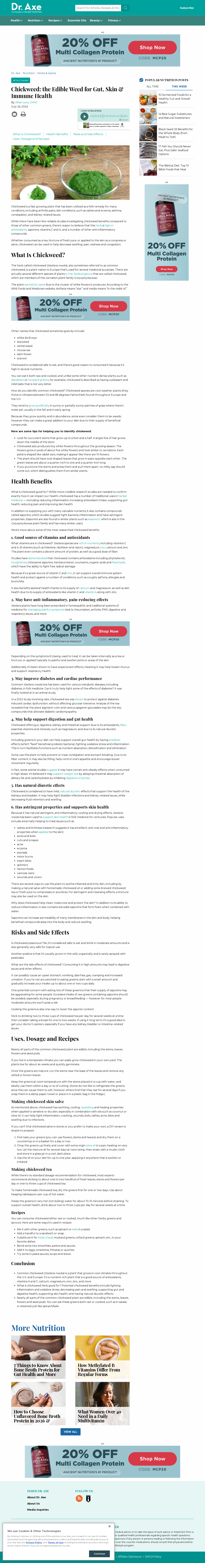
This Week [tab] (179, 86)
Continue (99, 1553)
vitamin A (91, 592)
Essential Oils (77, 20)
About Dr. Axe (36, 1497)
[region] (59, 1541)
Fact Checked (21, 80)
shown (79, 699)
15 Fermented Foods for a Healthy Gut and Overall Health (175, 98)
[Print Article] (23, 114)
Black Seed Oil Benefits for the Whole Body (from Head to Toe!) (176, 133)
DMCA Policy (153, 1556)
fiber (123, 725)
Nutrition (34, 20)
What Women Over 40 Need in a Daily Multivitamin (99, 1416)
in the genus (79, 273)
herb (99, 225)
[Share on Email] (14, 114)
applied (44, 832)
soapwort (94, 519)
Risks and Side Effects (88, 134)
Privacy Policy (34, 1542)
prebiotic (114, 739)
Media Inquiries (38, 1509)
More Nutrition (38, 1327)
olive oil (90, 1145)
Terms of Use (55, 1542)
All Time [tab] (153, 86)
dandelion (17, 379)
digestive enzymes (78, 778)
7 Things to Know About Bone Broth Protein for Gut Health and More (38, 1369)
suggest (52, 769)
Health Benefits (57, 134)
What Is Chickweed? (27, 134)
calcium (84, 588)
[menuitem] (17, 21)
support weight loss (65, 773)
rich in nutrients (89, 543)
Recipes (54, 20)
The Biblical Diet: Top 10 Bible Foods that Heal (174, 167)
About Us (33, 1503)
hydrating (87, 1107)
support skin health (55, 817)
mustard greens (38, 379)
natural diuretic (70, 791)
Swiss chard (45, 1237)
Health (15, 20)
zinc (69, 573)
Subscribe (187, 7)
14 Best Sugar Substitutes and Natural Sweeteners (175, 115)
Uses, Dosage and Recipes (31, 138)
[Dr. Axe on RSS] (79, 1498)
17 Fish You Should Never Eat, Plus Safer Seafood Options (175, 150)
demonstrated (37, 558)
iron (102, 547)
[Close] (109, 1526)
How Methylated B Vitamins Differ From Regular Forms (99, 1369)
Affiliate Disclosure (130, 1556)
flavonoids (118, 562)
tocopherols (19, 562)
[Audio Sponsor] (103, 126)
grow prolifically (39, 405)
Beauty (95, 20)
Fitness (113, 20)
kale (75, 1229)
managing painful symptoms (46, 609)
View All (70, 1431)
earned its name (35, 284)
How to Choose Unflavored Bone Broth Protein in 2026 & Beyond (37, 1418)
